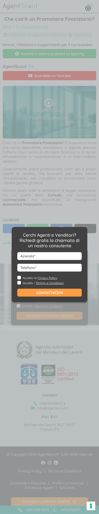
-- (48, 264)
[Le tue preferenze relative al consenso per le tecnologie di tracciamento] (91, 506)
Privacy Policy (47, 278)
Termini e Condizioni (50, 283)
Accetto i (43, 283)
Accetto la (40, 278)
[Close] (87, 9)
